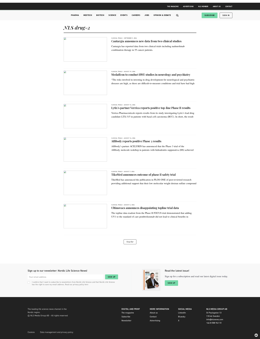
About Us (217, 6)
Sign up (111, 277)
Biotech (100, 15)
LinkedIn (182, 312)
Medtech (87, 15)
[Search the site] (177, 15)
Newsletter (126, 320)
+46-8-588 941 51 (214, 322)
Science (112, 15)
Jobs (146, 15)
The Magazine (172, 6)
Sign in (226, 15)
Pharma (75, 15)
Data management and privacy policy (56, 332)
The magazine (127, 312)
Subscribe (209, 15)
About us (154, 312)
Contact (228, 6)
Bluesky (181, 316)
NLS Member (203, 6)
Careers (136, 15)
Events (123, 15)
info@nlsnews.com (214, 319)
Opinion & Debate (162, 15)
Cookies (31, 332)
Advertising (188, 6)
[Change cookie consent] (256, 335)
